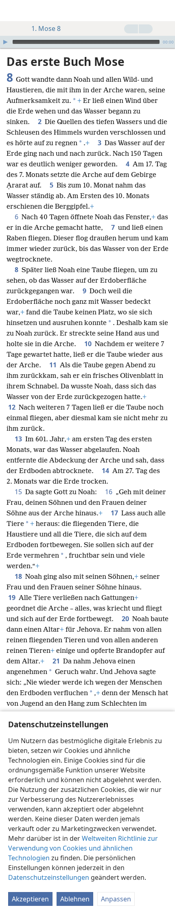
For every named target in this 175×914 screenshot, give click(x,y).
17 (115, 512)
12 (12, 407)
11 (53, 364)
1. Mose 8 (46, 28)
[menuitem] (12, 11)
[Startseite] (12, 11)
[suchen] (164, 10)
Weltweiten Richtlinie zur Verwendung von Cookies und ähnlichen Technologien (83, 848)
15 (19, 491)
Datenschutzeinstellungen (48, 877)
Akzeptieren (30, 898)
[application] (87, 42)
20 (126, 618)
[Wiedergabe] (5, 42)
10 (88, 343)
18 (19, 576)
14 (106, 470)
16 (109, 491)
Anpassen (116, 898)
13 (19, 438)
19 (12, 597)
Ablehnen (75, 898)
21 (56, 661)
